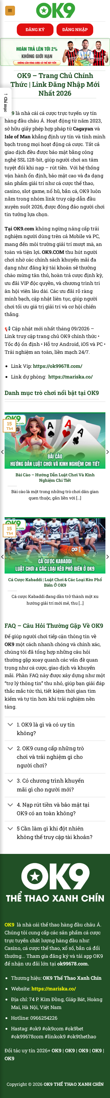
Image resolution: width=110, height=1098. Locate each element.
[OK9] (55, 10)
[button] (6, 102)
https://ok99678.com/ (57, 366)
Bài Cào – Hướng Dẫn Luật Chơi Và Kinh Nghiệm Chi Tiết (55, 477)
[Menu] (10, 11)
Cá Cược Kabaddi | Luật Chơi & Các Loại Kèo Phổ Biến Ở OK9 (55, 582)
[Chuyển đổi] (10, 725)
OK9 (70, 1050)
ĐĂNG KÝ (35, 29)
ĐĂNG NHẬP (75, 29)
